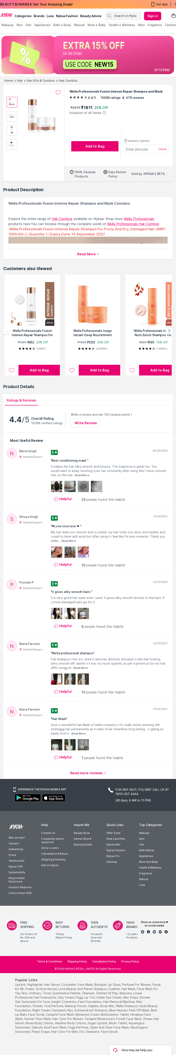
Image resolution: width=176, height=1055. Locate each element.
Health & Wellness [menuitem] (122, 25)
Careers (14, 843)
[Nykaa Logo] (7, 14)
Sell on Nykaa (49, 865)
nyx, (70, 1010)
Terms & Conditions (49, 961)
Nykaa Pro (113, 856)
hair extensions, (45, 997)
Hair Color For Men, (65, 1031)
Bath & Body (146, 850)
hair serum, (52, 984)
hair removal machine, (119, 1001)
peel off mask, (139, 1010)
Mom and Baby (148, 861)
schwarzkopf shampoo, (91, 1010)
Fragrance (145, 873)
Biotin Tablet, (118, 1023)
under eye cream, (109, 997)
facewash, (59, 1010)
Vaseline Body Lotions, (71, 1023)
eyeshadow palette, (67, 993)
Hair (20, 80)
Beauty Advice (91, 16)
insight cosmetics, (64, 1001)
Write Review (85, 423)
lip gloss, (114, 984)
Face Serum (109, 1031)
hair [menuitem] (28, 25)
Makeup (144, 833)
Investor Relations (20, 887)
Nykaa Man (113, 844)
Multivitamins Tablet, (115, 1014)
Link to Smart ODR (20, 893)
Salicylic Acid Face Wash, (49, 1027)
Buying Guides (83, 844)
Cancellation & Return (54, 853)
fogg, (79, 997)
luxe (50, 16)
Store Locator (50, 848)
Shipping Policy (77, 961)
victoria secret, (47, 989)
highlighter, (35, 984)
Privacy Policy (130, 961)
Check (162, 149)
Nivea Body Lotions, (40, 1023)
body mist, (107, 1006)
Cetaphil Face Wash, (60, 1014)
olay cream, (66, 997)
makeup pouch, (76, 1006)
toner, (47, 993)
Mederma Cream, (88, 1014)
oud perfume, (54, 1006)
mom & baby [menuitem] (97, 25)
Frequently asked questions (52, 840)
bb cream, (27, 989)
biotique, (100, 984)
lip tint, (90, 997)
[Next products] (169, 331)
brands (39, 16)
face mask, (85, 984)
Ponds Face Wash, (129, 1019)
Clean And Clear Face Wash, (110, 1027)
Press (12, 855)
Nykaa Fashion (67, 16)
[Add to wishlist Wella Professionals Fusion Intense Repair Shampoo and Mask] (58, 92)
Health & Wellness (150, 867)
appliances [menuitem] (42, 25)
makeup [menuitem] (7, 25)
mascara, (126, 993)
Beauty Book (82, 833)
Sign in (152, 16)
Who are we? (17, 837)
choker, (38, 1006)
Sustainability (17, 872)
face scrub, (36, 1014)
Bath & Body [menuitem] (62, 25)
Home (8, 80)
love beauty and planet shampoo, (83, 989)
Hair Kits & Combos (40, 80)
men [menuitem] (141, 25)
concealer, (69, 984)
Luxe (142, 885)
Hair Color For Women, (68, 1019)
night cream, (41, 1010)
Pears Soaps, (41, 1031)
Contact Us (48, 833)
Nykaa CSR (16, 866)
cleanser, (88, 993)
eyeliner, (115, 989)
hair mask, (128, 989)
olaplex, (93, 1006)
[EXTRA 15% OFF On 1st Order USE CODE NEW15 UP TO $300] (88, 55)
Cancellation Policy (104, 961)
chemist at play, (107, 993)
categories (23, 16)
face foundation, (90, 1001)
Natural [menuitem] (79, 25)
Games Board (82, 838)
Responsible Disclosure (17, 879)
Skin (141, 838)
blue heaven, (118, 1010)
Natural (143, 879)
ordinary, (35, 993)
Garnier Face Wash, (38, 1019)
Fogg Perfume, (78, 1027)
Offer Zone (113, 833)
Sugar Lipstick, (98, 1023)
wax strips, (131, 997)
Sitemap (111, 861)
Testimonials (16, 860)
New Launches (115, 838)
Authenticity (16, 849)
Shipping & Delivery (53, 859)
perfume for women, (137, 984)
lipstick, (20, 984)
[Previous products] (6, 331)
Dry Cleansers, (89, 1031)
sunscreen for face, (36, 1001)
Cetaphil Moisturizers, (100, 1019)
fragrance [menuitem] (155, 25)
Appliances (146, 856)
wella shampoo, (127, 1006)
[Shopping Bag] (173, 16)
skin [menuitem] (19, 25)
